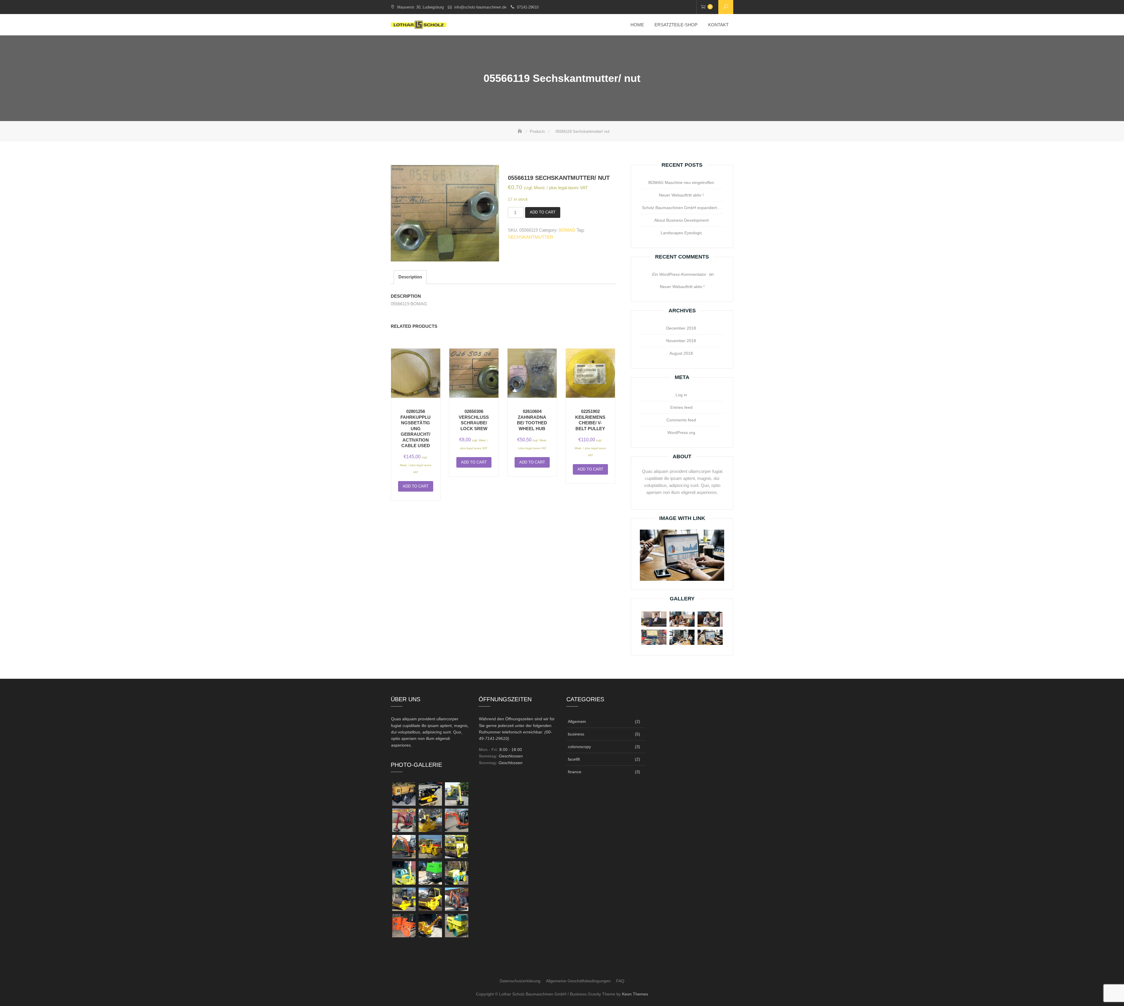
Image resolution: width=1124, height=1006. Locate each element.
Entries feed (681, 407)
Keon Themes (635, 994)
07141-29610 (528, 7)
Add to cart (543, 212)
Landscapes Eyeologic (681, 232)
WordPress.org (681, 432)
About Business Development (681, 220)
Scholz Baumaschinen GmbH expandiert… (681, 207)
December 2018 (681, 328)
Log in (681, 394)
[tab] (410, 277)
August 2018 (681, 353)
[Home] (520, 131)
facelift (574, 759)
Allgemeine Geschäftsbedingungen (578, 981)
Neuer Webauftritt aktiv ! (681, 195)
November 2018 (681, 340)
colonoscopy (579, 746)
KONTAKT (718, 24)
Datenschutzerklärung (520, 981)
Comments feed (681, 420)
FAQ (620, 981)
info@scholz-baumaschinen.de (480, 7)
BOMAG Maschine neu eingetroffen (681, 182)
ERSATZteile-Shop (676, 24)
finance (574, 771)
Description (410, 276)
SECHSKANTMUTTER (530, 237)
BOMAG (567, 230)
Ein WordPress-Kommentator (679, 274)
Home (637, 24)
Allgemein (577, 721)
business (576, 734)
